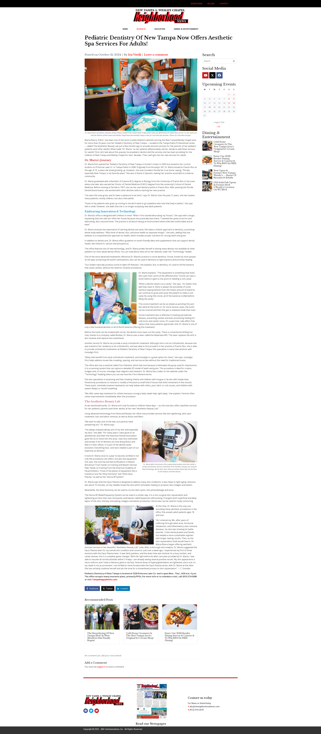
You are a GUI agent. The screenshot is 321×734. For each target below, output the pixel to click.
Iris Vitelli (134, 54)
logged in (101, 666)
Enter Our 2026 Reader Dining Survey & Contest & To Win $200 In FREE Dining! (225, 161)
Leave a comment (156, 54)
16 (234, 103)
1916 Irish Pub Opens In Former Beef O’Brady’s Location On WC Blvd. (225, 186)
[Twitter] (212, 75)
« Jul (218, 126)
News (125, 29)
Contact (224, 4)
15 (229, 103)
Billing (211, 4)
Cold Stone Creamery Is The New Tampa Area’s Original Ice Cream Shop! (224, 147)
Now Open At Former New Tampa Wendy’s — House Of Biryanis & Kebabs (225, 174)
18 (210, 107)
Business (141, 29)
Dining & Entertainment (186, 29)
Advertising (197, 4)
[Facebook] (219, 75)
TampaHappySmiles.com (104, 579)
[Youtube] (205, 75)
